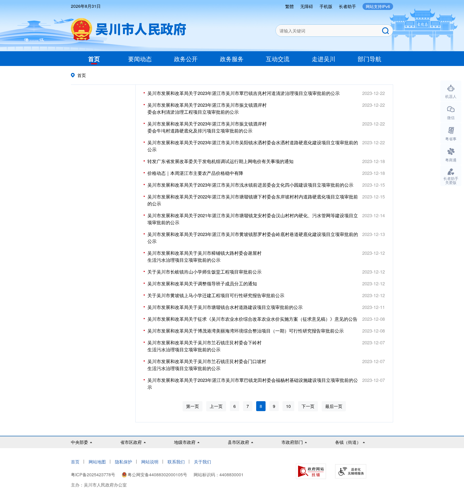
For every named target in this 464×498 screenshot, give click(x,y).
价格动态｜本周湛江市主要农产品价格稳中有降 (195, 172)
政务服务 (232, 58)
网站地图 (97, 462)
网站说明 (149, 462)
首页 (94, 58)
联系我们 (176, 462)
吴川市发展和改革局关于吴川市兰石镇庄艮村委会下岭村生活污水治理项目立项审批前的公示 (204, 346)
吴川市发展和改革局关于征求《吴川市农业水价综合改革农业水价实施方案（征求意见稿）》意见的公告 (252, 318)
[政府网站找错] (311, 471)
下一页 (308, 406)
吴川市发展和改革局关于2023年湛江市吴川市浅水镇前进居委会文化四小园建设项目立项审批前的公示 (250, 184)
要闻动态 (140, 58)
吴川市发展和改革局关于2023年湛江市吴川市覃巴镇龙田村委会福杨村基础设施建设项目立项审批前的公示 (252, 383)
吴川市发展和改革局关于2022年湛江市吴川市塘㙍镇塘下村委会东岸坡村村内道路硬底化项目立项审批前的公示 (252, 200)
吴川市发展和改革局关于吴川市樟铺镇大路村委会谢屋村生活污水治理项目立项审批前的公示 (204, 256)
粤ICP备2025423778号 (93, 474)
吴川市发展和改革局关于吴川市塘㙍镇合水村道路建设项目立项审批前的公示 (225, 307)
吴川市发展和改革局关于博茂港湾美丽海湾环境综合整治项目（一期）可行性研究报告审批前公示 (245, 330)
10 (288, 406)
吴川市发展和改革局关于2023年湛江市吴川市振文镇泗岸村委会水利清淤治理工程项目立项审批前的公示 (207, 108)
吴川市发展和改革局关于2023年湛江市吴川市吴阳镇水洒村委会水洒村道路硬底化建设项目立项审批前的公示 (252, 146)
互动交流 (277, 58)
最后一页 (333, 406)
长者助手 (347, 6)
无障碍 (306, 6)
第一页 (192, 406)
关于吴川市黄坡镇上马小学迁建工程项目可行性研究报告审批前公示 (215, 295)
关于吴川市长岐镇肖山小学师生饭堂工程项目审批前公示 (204, 271)
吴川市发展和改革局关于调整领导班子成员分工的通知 (202, 283)
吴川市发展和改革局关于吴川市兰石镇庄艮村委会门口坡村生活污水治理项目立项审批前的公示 (206, 364)
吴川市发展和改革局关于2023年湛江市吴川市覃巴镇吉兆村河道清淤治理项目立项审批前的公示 (243, 93)
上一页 (216, 406)
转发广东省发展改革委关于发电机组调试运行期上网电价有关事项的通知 (220, 161)
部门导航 (369, 58)
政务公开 (186, 58)
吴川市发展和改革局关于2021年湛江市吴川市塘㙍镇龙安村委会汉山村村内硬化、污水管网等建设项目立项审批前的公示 (252, 219)
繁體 (289, 6)
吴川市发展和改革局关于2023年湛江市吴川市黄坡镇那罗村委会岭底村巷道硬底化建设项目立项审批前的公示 (252, 237)
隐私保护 (123, 462)
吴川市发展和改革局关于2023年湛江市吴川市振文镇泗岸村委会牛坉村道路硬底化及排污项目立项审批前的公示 (207, 127)
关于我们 (202, 462)
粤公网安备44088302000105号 (157, 474)
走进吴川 (323, 58)
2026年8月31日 (86, 6)
